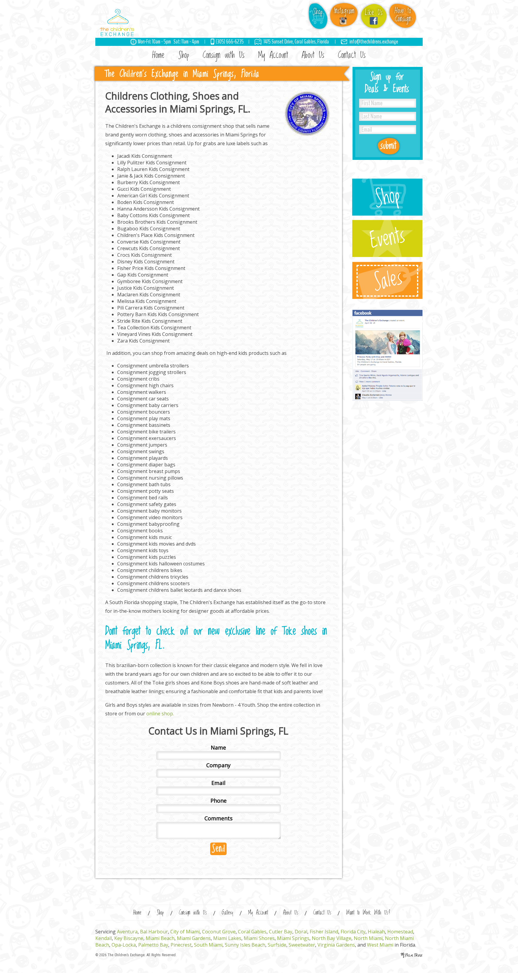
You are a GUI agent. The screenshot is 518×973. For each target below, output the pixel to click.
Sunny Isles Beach (245, 945)
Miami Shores (259, 938)
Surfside (277, 945)
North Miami (368, 938)
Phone (218, 800)
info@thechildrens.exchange (374, 42)
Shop (318, 11)
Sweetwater (302, 945)
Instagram (344, 10)
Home (158, 55)
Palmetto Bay (153, 945)
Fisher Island (324, 931)
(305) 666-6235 (230, 42)
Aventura (127, 931)
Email (218, 782)
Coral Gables (252, 931)
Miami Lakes (227, 938)
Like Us (374, 12)
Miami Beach (160, 938)
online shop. (160, 713)
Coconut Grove (219, 931)
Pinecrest (181, 945)
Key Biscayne (128, 938)
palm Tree (411, 955)
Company (218, 765)
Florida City (353, 931)
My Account (273, 55)
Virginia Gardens (336, 945)
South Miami (208, 945)
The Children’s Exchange (126, 955)
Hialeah (376, 931)
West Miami (380, 945)
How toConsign (403, 14)
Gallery (227, 912)
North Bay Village (331, 938)
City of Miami (185, 931)
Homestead (400, 931)
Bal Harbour (154, 931)
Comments (218, 818)
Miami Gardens (194, 938)
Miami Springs (293, 938)
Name (218, 747)
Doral (301, 931)
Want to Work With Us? (368, 912)
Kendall (103, 938)
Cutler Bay (280, 931)
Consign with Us (224, 55)
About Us (313, 55)
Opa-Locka (124, 945)
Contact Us (352, 55)
